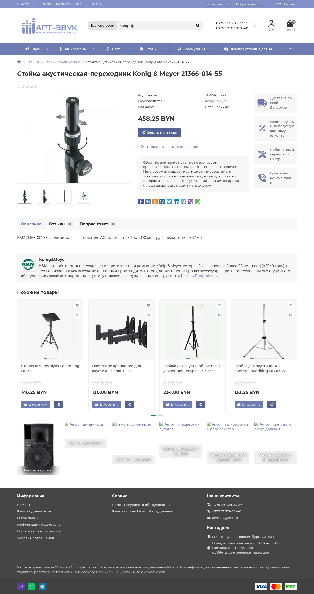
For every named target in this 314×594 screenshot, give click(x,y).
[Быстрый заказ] (58, 404)
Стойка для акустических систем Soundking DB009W (260, 368)
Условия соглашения (35, 538)
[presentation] (17, 355)
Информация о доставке (38, 524)
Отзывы (60, 224)
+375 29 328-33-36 (232, 22)
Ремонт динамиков (34, 511)
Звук (36, 49)
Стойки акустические (62, 62)
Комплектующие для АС (252, 49)
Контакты (63, 4)
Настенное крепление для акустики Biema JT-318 (116, 368)
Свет (116, 49)
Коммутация (195, 49)
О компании (26, 4)
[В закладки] (77, 305)
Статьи (79, 4)
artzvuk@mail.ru (225, 518)
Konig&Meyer (216, 101)
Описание (31, 224)
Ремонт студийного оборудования (142, 511)
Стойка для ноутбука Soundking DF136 (50, 368)
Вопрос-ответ (97, 224)
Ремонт (45, 4)
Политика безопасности (38, 531)
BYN (285, 4)
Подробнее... (206, 276)
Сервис (119, 496)
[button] (153, 415)
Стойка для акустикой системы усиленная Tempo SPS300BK (191, 368)
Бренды (95, 4)
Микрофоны (76, 49)
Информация (31, 496)
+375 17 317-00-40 (231, 28)
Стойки (152, 49)
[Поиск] (198, 25)
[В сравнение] (77, 314)
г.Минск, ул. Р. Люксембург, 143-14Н (243, 537)
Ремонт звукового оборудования (141, 505)
